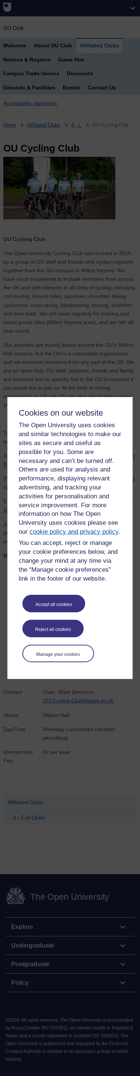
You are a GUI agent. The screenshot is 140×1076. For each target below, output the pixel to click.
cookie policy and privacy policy (73, 531)
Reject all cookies (53, 629)
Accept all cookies (53, 604)
